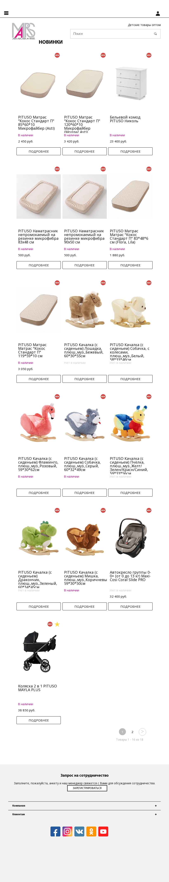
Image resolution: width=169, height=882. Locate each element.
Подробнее (39, 151)
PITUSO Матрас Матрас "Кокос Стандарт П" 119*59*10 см (32, 350)
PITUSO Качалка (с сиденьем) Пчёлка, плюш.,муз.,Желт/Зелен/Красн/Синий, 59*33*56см (129, 466)
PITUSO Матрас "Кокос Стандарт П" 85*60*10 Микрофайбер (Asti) (36, 123)
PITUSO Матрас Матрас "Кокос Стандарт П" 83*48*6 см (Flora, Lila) (129, 236)
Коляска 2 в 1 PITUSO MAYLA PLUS (37, 688)
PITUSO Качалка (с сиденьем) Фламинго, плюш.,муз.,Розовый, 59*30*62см (38, 464)
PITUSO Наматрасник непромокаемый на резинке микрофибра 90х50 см (84, 236)
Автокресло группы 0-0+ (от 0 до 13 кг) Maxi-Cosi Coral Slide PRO (130, 576)
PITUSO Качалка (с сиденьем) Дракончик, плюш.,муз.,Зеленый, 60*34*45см (37, 580)
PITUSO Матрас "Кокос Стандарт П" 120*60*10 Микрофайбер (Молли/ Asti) (82, 124)
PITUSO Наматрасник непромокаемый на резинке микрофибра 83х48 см (38, 236)
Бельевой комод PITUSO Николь (125, 119)
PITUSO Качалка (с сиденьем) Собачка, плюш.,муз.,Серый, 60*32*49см (82, 464)
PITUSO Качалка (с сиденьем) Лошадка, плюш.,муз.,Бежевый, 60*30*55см (83, 350)
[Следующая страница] (142, 731)
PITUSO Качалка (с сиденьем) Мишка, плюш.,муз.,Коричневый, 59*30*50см (87, 578)
